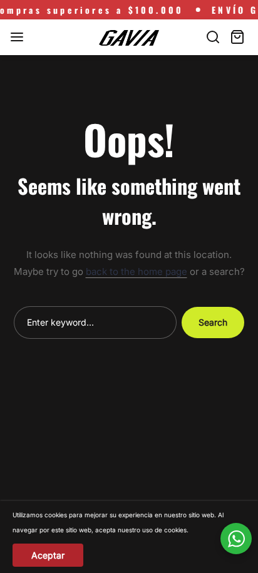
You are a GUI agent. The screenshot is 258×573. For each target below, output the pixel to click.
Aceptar (47, 555)
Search (213, 322)
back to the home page (136, 271)
